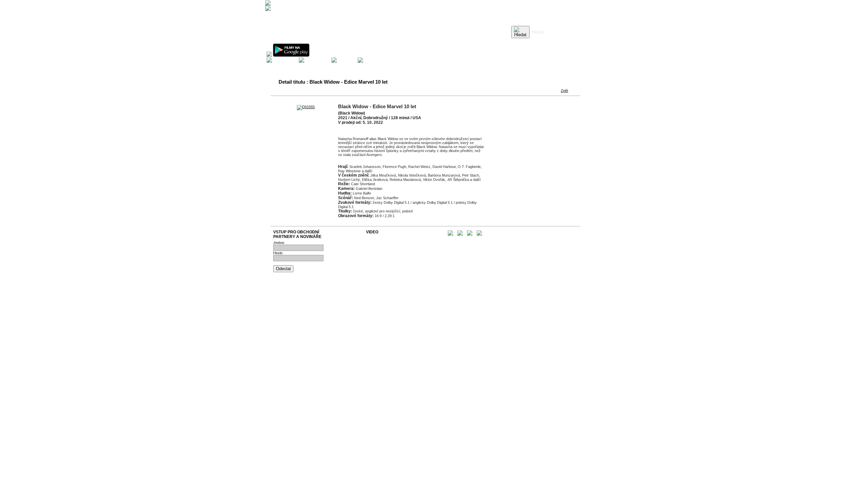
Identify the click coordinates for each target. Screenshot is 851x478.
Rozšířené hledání (545, 41)
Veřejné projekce (379, 250)
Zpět (564, 91)
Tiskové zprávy (378, 242)
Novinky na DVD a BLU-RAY (389, 238)
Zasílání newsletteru (382, 246)
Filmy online (375, 254)
